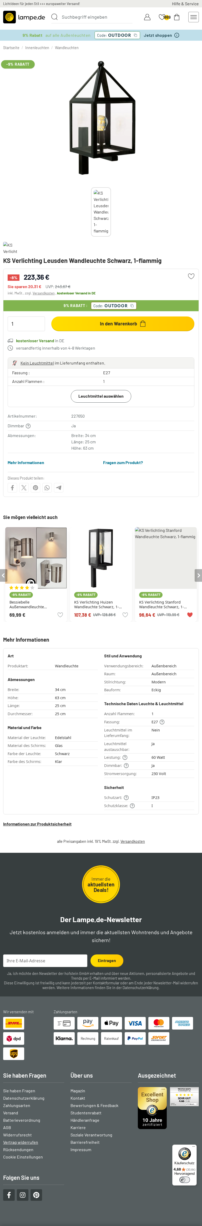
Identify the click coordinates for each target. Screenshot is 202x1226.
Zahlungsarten (16, 1105)
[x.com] (24, 487)
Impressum (80, 1149)
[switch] (184, 1180)
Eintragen (107, 960)
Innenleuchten (37, 47)
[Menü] (193, 1148)
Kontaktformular (106, 983)
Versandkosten (44, 293)
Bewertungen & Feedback (94, 1105)
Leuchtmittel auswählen (101, 395)
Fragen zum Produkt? (123, 462)
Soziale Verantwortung (91, 1134)
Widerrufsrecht (17, 1134)
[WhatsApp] (47, 487)
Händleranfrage (84, 1120)
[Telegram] (58, 487)
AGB (7, 1127)
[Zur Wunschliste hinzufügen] (191, 276)
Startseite (11, 47)
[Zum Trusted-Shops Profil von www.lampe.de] (168, 1108)
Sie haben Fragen (19, 1090)
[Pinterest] (35, 487)
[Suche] (54, 17)
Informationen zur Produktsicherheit (37, 823)
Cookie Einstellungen (23, 1156)
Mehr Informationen (26, 462)
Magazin (77, 1090)
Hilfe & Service (185, 3)
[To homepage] (24, 17)
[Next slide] (111, 212)
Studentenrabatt (86, 1112)
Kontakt (77, 1097)
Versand (10, 1112)
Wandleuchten (67, 47)
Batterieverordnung (21, 1120)
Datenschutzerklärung (141, 987)
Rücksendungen (18, 1149)
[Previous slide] (91, 212)
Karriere (78, 1127)
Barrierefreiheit (85, 1142)
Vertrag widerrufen (20, 1142)
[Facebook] (12, 487)
